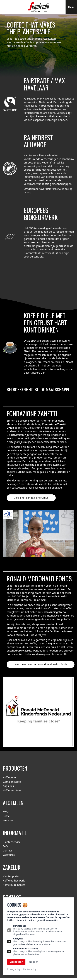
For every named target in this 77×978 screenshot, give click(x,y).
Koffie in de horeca (14, 884)
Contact (7, 850)
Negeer (33, 961)
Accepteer (16, 961)
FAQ (5, 846)
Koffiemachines (12, 790)
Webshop (8, 820)
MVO (6, 811)
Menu (71, 7)
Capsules (8, 786)
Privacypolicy (13, 969)
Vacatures (9, 854)
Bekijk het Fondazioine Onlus (31, 497)
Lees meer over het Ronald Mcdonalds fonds (40, 664)
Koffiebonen (10, 777)
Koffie (6, 816)
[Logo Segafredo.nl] (38, 7)
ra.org (27, 192)
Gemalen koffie (12, 781)
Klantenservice (12, 842)
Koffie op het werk (14, 880)
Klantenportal (11, 876)
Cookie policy (29, 969)
